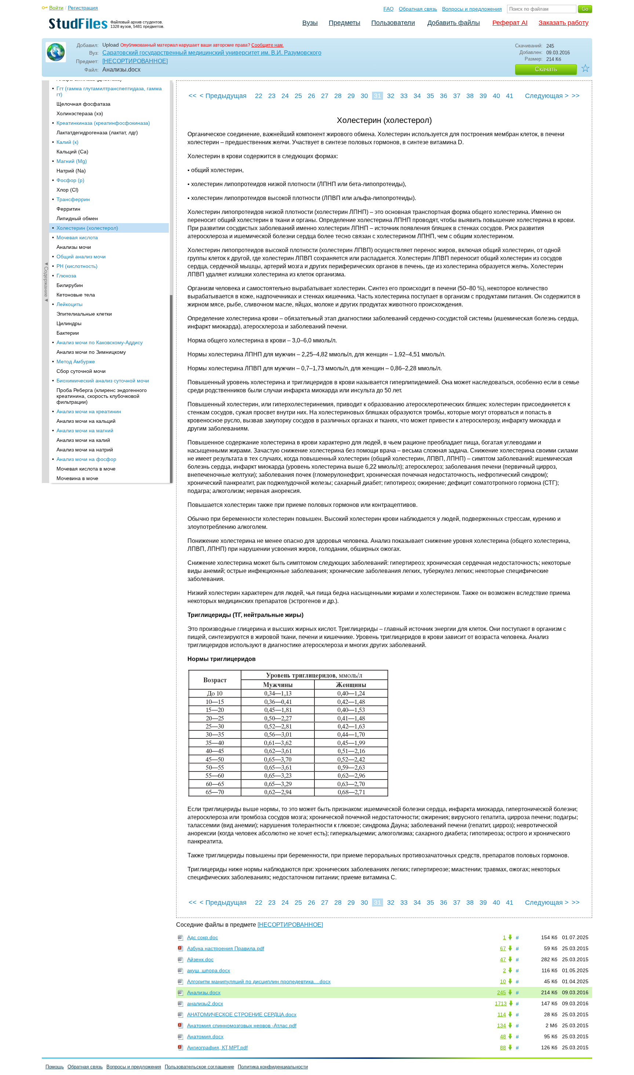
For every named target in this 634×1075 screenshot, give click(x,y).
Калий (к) (68, 142)
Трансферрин (73, 199)
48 (503, 1036)
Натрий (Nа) (71, 171)
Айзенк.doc (200, 959)
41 (509, 95)
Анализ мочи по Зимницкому (91, 352)
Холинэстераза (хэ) (80, 113)
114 (502, 1014)
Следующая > (547, 95)
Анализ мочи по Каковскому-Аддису (100, 342)
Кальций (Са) (72, 152)
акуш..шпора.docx (208, 970)
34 (417, 95)
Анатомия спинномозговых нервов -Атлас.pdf (241, 1025)
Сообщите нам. (267, 45)
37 (456, 95)
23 (272, 95)
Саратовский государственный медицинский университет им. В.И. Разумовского (211, 53)
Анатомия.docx (205, 1036)
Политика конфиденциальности (273, 1066)
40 (496, 95)
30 (364, 95)
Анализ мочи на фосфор (86, 459)
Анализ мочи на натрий (85, 450)
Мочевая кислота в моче (86, 469)
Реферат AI (510, 22)
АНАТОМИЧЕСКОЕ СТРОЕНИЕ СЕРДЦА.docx (241, 1014)
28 (338, 95)
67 (503, 948)
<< (193, 95)
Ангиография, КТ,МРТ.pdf (217, 1047)
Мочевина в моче (77, 478)
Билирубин (70, 285)
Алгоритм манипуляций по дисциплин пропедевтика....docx (259, 981)
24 (285, 95)
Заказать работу (564, 22)
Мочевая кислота (77, 237)
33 (404, 95)
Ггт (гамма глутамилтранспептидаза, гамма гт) (109, 91)
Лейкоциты (70, 304)
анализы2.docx (205, 1003)
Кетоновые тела (76, 295)
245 (501, 992)
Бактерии (68, 333)
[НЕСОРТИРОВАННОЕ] (135, 61)
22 (258, 95)
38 (470, 95)
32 (390, 95)
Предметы (344, 22)
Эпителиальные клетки (84, 314)
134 (501, 1025)
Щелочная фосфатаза (83, 104)
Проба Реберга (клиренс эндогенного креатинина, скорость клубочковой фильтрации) (102, 396)
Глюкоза (66, 276)
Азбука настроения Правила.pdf (225, 948)
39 (483, 95)
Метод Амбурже (76, 361)
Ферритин (68, 209)
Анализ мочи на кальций (86, 421)
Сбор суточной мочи (81, 371)
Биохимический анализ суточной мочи (103, 381)
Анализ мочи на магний (85, 430)
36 (443, 95)
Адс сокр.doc (202, 937)
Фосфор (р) (70, 180)
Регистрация (83, 8)
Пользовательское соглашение (199, 1066)
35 (430, 95)
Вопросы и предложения (472, 9)
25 (298, 95)
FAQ (388, 9)
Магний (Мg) (72, 161)
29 (351, 95)
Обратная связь (418, 9)
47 (503, 959)
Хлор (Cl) (68, 190)
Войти (56, 8)
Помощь (54, 1066)
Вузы (310, 22)
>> (576, 95)
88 (503, 1047)
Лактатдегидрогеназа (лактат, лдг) (97, 132)
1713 (501, 1003)
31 (377, 95)
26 (311, 95)
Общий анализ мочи (81, 256)
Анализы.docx (204, 992)
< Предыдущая (223, 95)
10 (503, 981)
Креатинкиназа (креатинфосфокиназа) (103, 123)
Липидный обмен (77, 218)
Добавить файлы (453, 22)
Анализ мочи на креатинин (89, 411)
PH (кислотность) (77, 266)
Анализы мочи (74, 247)
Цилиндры (69, 323)
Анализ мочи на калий (83, 440)
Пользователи (393, 22)
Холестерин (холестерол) (87, 228)
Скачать (546, 69)
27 (324, 95)
